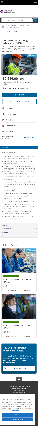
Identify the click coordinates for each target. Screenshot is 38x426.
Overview (5, 148)
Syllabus (4, 225)
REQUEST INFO (29, 138)
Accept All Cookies (18, 415)
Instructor (5, 232)
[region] (17, 409)
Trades (20, 25)
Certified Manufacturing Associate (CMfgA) (17, 280)
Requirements (6, 229)
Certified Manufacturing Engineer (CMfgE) (17, 326)
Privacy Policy (15, 410)
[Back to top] (19, 386)
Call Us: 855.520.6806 (9, 31)
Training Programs (11, 25)
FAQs (3, 236)
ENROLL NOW (19, 95)
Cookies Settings (17, 419)
